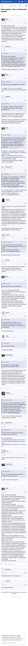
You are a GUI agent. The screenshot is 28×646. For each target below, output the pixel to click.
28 (12, 15)
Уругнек (8, 46)
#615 (25, 426)
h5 (4, 387)
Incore (7, 235)
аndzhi (7, 199)
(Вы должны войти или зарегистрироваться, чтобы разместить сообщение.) (14, 593)
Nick (7, 19)
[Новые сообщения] (20, 1)
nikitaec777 (9, 167)
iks (4, 564)
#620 (25, 584)
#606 (25, 170)
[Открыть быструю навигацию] (26, 6)
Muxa (7, 336)
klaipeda (8, 393)
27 (10, 15)
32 (20, 15)
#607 (25, 203)
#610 (25, 280)
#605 (25, 131)
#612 (25, 339)
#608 (25, 238)
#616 (25, 454)
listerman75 (9, 355)
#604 (25, 100)
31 (18, 15)
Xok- (6, 564)
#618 (25, 492)
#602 (25, 50)
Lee (7, 451)
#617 (25, 468)
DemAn (8, 581)
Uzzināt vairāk (12, 642)
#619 (25, 573)
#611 (25, 316)
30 (16, 15)
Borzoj (7, 260)
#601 (25, 23)
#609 (25, 263)
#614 (25, 396)
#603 (25, 78)
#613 (25, 358)
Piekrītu (5, 642)
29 (14, 15)
